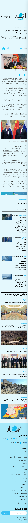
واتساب (12, 442)
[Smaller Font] (25, 75)
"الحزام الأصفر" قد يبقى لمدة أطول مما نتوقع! (14, 401)
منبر (14, 466)
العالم (25, 27)
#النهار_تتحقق (23, 496)
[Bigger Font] (20, 75)
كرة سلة (18, 475)
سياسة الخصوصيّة (22, 503)
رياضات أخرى (17, 481)
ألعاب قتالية (14, 478)
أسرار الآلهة (12, 457)
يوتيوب (11, 438)
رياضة (25, 472)
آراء (18, 466)
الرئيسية (24, 448)
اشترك (5, 513)
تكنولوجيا (24, 484)
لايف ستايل (24, 488)
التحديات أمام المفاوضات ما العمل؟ (15, 302)
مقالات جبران (24, 469)
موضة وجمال (15, 490)
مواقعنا (6, 16)
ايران (25, 451)
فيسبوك (18, 439)
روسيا (25, 203)
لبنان (24, 256)
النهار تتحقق (22, 215)
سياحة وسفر (24, 493)
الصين (20, 203)
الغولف (25, 481)
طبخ (8, 490)
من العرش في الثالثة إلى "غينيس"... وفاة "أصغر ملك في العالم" (21, 246)
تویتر (24, 438)
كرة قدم (25, 475)
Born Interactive (14, 520)
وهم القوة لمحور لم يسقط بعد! (17, 351)
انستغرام (4, 439)
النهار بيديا (24, 500)
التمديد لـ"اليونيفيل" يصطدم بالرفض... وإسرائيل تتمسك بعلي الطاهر (20, 265)
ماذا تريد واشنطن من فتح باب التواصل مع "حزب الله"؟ (14, 327)
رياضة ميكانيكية (23, 478)
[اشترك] (14, 193)
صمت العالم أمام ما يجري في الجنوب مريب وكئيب (15, 375)
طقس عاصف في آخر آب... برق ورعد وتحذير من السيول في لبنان (20, 282)
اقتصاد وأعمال (23, 460)
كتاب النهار (24, 300)
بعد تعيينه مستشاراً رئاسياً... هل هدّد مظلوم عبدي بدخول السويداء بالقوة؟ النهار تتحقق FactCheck (20, 225)
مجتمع (19, 457)
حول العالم (16, 493)
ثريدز (18, 443)
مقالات (25, 464)
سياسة (25, 457)
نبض (23, 443)
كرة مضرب (10, 475)
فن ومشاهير (24, 490)
